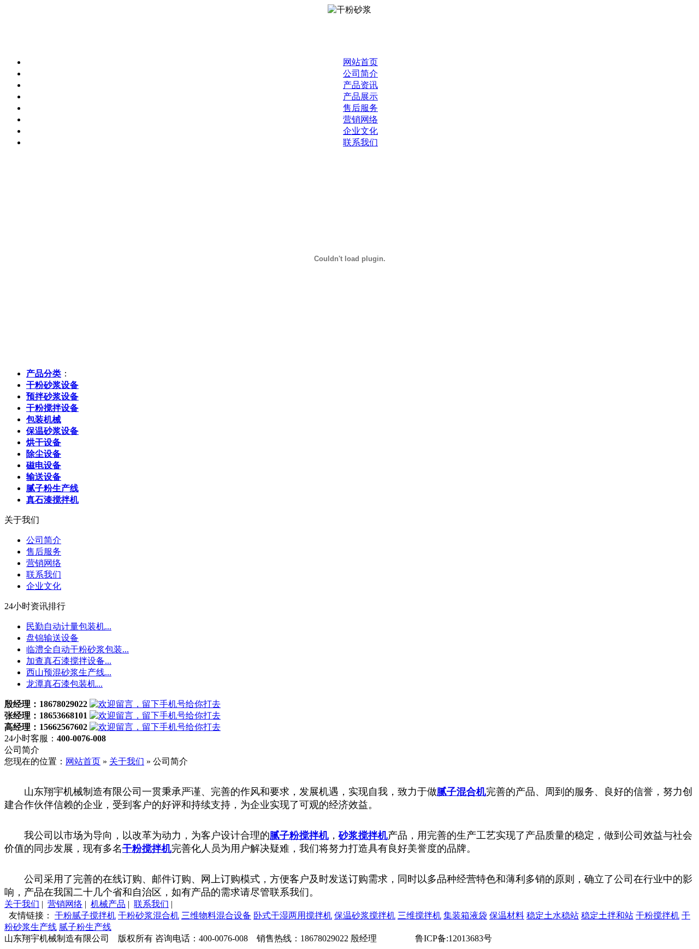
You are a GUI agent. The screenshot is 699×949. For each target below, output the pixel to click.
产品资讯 (360, 85)
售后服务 (360, 108)
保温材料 (506, 915)
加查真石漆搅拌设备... (68, 660)
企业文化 (360, 130)
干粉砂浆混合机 (148, 915)
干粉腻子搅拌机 (85, 915)
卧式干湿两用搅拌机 (292, 915)
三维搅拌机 (419, 915)
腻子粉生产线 (85, 927)
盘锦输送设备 (52, 638)
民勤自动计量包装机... (68, 626)
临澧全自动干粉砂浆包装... (77, 649)
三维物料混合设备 (216, 915)
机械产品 (108, 904)
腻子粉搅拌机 (299, 835)
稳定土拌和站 (607, 915)
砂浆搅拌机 (363, 835)
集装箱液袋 (465, 915)
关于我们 (126, 761)
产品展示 (360, 96)
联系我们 (360, 142)
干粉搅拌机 (146, 848)
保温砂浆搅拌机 (364, 915)
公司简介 (360, 73)
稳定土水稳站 (552, 915)
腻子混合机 (461, 791)
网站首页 (360, 62)
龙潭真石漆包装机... (64, 683)
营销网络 (360, 119)
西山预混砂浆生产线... (68, 672)
